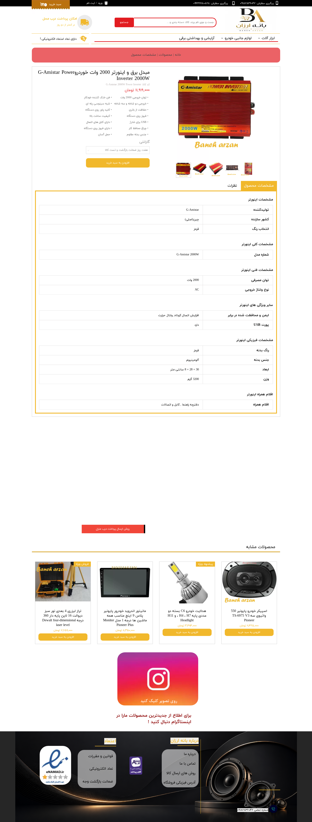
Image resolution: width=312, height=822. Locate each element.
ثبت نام (91, 3)
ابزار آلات (268, 38)
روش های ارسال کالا (180, 773)
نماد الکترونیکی (101, 768)
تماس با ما (187, 764)
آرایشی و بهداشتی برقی (197, 38)
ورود (100, 3)
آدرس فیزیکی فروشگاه (179, 782)
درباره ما (189, 754)
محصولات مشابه (260, 547)
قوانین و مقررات (100, 756)
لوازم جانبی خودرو (238, 38)
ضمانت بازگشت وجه (98, 781)
